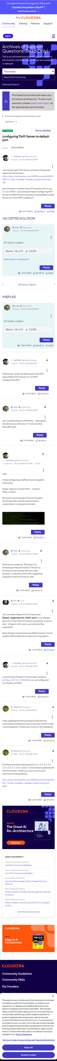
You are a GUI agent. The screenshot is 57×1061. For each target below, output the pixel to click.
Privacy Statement (24, 1034)
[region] (28, 1026)
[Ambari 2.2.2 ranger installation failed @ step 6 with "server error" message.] (3, 284)
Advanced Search (10, 84)
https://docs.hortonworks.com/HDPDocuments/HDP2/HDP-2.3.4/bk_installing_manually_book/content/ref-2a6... (28, 179)
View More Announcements (28, 912)
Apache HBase (17, 147)
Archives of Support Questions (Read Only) (23, 116)
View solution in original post (16, 259)
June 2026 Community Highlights (18, 873)
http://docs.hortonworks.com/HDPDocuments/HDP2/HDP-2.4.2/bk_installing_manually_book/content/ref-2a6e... (28, 783)
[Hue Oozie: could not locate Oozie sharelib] (54, 284)
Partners (35, 23)
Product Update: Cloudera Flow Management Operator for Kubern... (28, 893)
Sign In (8, 36)
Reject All (28, 1047)
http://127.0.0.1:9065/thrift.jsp (20, 680)
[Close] (53, 996)
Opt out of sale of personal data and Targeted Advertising (28, 1040)
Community (8, 23)
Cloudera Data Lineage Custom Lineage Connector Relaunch (26, 882)
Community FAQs (13, 979)
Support (47, 23)
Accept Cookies (28, 1055)
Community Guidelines (17, 973)
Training (23, 23)
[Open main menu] (54, 36)
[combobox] (28, 77)
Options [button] (9, 121)
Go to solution (43, 130)
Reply (48, 205)
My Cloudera (10, 986)
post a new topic (40, 103)
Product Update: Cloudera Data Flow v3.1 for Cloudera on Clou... (27, 904)
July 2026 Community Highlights (18, 865)
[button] (52, 165)
